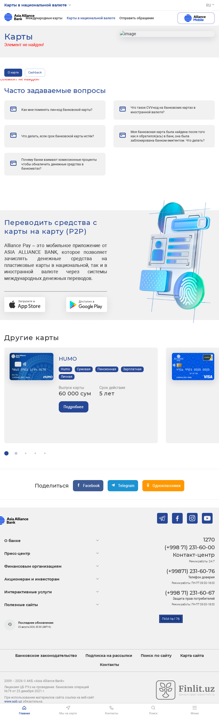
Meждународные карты (44, 18)
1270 (209, 539)
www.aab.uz (13, 701)
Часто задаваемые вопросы (55, 90)
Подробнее (74, 407)
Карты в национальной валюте (91, 18)
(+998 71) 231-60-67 (190, 593)
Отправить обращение (136, 18)
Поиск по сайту (156, 655)
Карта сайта (192, 655)
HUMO (68, 359)
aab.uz (19, 18)
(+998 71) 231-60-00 (190, 547)
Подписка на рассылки (108, 655)
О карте (13, 72)
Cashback (35, 72)
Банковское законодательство (46, 655)
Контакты (109, 665)
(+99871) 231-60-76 (190, 571)
